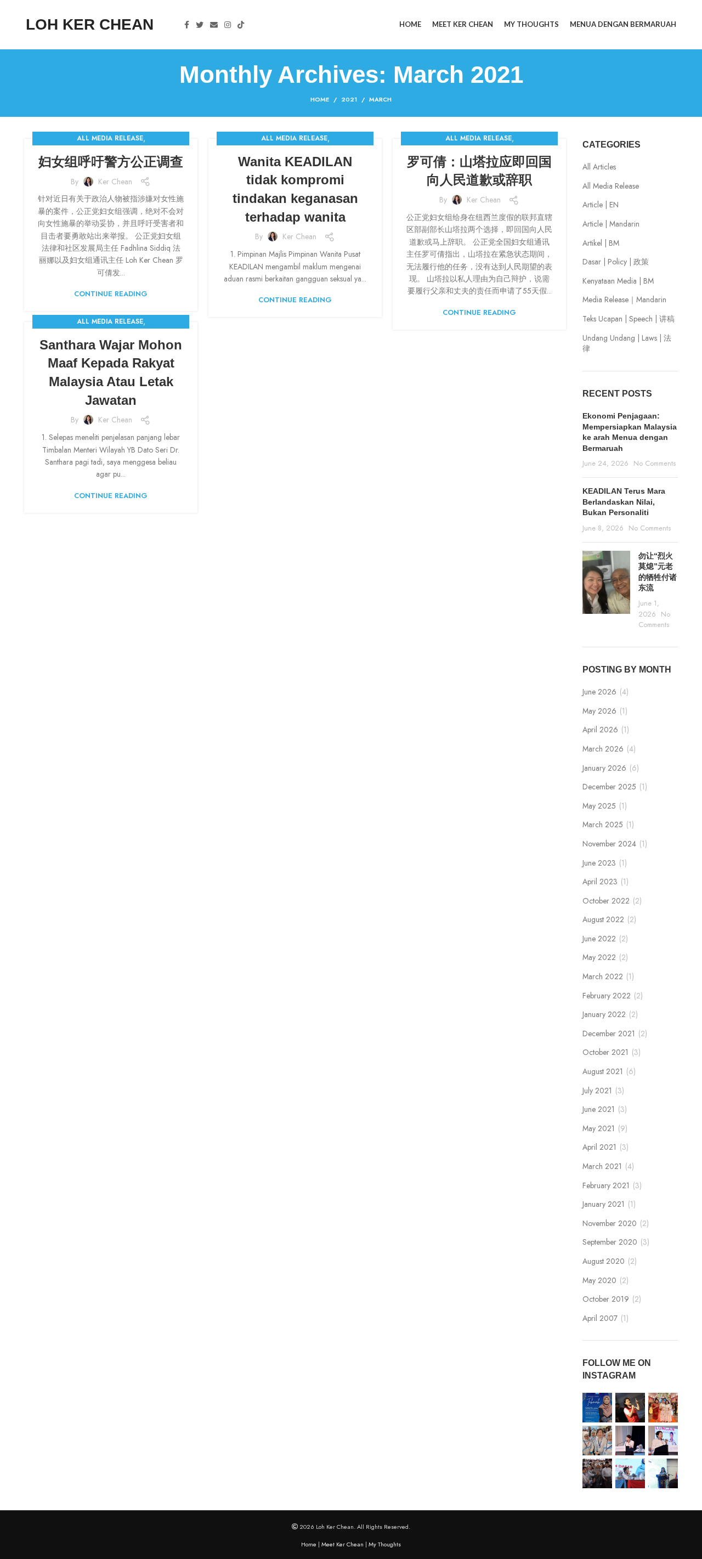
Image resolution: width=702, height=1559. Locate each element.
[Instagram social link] (227, 25)
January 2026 (604, 768)
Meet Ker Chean (342, 1544)
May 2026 (599, 711)
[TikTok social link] (240, 25)
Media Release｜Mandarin (624, 300)
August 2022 (603, 919)
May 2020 (599, 1280)
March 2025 (602, 825)
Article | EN (600, 205)
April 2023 (600, 882)
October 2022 (606, 901)
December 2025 (609, 787)
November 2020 (609, 1223)
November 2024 (609, 844)
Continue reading (111, 293)
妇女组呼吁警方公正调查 (110, 161)
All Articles (599, 167)
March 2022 (602, 976)
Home (319, 99)
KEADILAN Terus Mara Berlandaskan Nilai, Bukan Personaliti (623, 502)
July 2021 (597, 1091)
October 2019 (605, 1299)
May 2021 (598, 1128)
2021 (349, 99)
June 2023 (599, 863)
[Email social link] (214, 25)
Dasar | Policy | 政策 (615, 262)
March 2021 (602, 1166)
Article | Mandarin (610, 224)
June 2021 (598, 1109)
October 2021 (605, 1052)
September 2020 (609, 1242)
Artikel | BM (600, 243)
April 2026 (600, 730)
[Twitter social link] (200, 25)
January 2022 (604, 1014)
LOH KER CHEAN (90, 24)
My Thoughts (385, 1544)
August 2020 (603, 1261)
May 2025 (599, 806)
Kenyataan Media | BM (618, 281)
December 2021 (608, 1034)
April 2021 (599, 1147)
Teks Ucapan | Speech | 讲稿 (628, 319)
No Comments (654, 463)
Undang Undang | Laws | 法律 (626, 343)
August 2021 (602, 1071)
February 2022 (606, 996)
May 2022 (599, 957)
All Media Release (110, 138)
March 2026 (603, 749)
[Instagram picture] (597, 1407)
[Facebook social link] (187, 25)
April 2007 (600, 1318)
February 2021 (606, 1185)
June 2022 (599, 939)
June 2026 (599, 692)
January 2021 (603, 1204)
